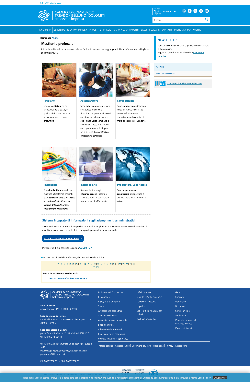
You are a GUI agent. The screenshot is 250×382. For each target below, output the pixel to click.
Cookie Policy (204, 377)
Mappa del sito (106, 345)
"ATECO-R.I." (85, 248)
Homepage (45, 38)
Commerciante (125, 100)
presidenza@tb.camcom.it (53, 354)
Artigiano (49, 100)
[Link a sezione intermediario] (96, 164)
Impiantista (50, 185)
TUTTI (96, 267)
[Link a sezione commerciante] (133, 80)
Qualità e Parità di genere (149, 297)
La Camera (45, 29)
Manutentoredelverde (165, 73)
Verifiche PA (181, 315)
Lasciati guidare (150, 29)
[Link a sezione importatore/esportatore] (133, 164)
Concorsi (179, 297)
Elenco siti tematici (184, 328)
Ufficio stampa (144, 292)
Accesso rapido (122, 345)
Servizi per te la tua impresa (70, 29)
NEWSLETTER (170, 11)
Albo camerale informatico (111, 329)
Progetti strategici (100, 29)
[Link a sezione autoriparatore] (96, 80)
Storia (101, 306)
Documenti (180, 306)
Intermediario (88, 185)
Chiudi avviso (220, 377)
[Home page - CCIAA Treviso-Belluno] (71, 15)
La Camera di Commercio (110, 292)
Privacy (169, 345)
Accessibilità (181, 345)
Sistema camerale (50, 2)
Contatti (167, 29)
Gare (177, 292)
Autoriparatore (89, 100)
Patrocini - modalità (146, 301)
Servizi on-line (182, 311)
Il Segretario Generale (109, 301)
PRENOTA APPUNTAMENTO (188, 29)
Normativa (180, 301)
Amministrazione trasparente (112, 320)
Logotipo (141, 306)
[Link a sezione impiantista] (59, 164)
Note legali (158, 345)
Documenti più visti (141, 345)
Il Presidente (104, 297)
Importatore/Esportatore (132, 185)
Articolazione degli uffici (110, 311)
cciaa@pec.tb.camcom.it (57, 350)
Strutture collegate (107, 315)
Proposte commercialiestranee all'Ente (185, 321)
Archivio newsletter (146, 319)
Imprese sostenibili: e (113, 338)
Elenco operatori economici (111, 334)
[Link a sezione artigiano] (59, 80)
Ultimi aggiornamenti (126, 29)
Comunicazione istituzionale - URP (184, 83)
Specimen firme (106, 324)
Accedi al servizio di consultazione (61, 238)
